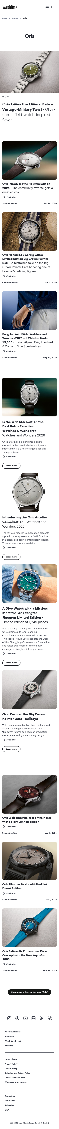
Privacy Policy (11, 1064)
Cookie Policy (11, 1068)
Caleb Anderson (10, 282)
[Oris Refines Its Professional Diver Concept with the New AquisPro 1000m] (29, 927)
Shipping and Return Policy (17, 1073)
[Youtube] (25, 1018)
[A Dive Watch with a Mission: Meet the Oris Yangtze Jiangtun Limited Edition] (29, 583)
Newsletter (10, 1100)
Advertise (9, 1036)
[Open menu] (47, 7)
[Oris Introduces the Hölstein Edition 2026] (29, 160)
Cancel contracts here (15, 1077)
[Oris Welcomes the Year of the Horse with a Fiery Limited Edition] (29, 794)
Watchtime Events (13, 1041)
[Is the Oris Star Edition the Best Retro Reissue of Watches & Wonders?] (29, 397)
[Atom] (49, 1018)
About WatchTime (13, 1031)
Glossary (9, 1045)
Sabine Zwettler (9, 203)
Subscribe (9, 1105)
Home (4, 18)
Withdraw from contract (16, 1082)
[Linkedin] (33, 1018)
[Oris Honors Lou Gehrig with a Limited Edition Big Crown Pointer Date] (29, 231)
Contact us (10, 1096)
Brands (15, 18)
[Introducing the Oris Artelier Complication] (29, 492)
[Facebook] (17, 1018)
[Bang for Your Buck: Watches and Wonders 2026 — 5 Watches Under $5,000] (29, 310)
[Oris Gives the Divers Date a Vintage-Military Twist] (29, 72)
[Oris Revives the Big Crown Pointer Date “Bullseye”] (29, 689)
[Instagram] (9, 1018)
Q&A (7, 1110)
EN (53, 6)
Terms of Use (11, 1059)
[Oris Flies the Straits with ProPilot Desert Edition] (29, 861)
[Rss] (41, 1018)
